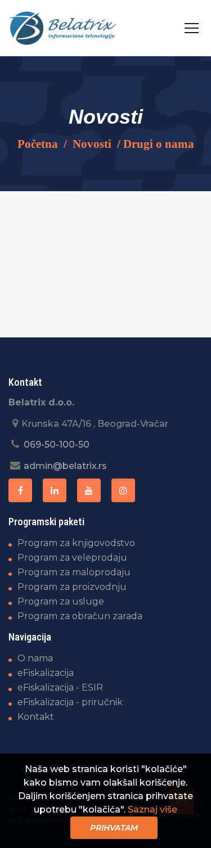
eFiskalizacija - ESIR (60, 687)
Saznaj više (152, 809)
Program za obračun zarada (79, 616)
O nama (35, 658)
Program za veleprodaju (72, 557)
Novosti (92, 144)
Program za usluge (60, 601)
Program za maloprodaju (74, 572)
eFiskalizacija (45, 672)
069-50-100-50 (56, 444)
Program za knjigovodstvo (76, 543)
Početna (37, 144)
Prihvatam (114, 828)
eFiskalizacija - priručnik (70, 702)
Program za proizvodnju (72, 586)
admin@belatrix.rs (65, 466)
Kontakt (35, 716)
